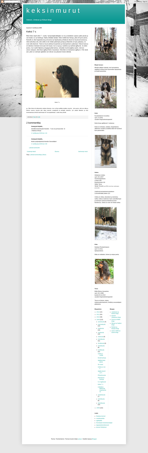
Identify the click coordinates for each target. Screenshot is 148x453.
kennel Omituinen (101, 427)
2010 (98, 317)
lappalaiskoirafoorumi (102, 425)
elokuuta (100, 336)
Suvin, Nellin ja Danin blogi (115, 331)
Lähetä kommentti (34, 147)
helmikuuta (101, 399)
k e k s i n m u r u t (53, 10)
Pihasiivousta (102, 375)
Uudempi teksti (31, 151)
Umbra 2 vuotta (100, 354)
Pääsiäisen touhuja (101, 378)
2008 (98, 408)
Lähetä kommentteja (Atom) (38, 154)
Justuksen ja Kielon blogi (115, 312)
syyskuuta (101, 332)
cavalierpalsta (100, 418)
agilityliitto (99, 420)
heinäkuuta (101, 339)
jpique (80, 439)
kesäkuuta (101, 343)
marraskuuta (101, 324)
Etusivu (57, 151)
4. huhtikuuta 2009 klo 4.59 (39, 144)
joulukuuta (101, 322)
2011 (98, 314)
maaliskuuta (101, 395)
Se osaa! (100, 364)
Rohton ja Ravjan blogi (115, 327)
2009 (98, 319)
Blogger (94, 439)
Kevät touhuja (102, 358)
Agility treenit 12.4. (101, 371)
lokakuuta (101, 328)
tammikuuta (101, 403)
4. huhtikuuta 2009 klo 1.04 (39, 133)
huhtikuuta (101, 350)
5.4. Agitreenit (102, 382)
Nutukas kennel (100, 416)
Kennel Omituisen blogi (116, 316)
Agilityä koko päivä (101, 361)
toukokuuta (101, 346)
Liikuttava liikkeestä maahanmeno (102, 389)
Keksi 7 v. (100, 384)
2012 (98, 312)
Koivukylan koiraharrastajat (104, 423)
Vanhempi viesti (83, 151)
